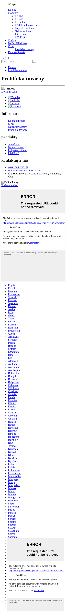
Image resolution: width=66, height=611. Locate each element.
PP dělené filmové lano (27, 25)
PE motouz (21, 22)
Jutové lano (21, 34)
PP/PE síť (20, 37)
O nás (11, 46)
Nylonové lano (23, 31)
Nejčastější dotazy (17, 43)
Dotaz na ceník (9, 91)
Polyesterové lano (24, 28)
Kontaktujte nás (16, 52)
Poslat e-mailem (9, 185)
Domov (12, 9)
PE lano (19, 19)
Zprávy (12, 40)
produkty (13, 12)
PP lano (19, 15)
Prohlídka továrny (24, 49)
